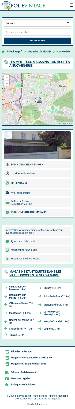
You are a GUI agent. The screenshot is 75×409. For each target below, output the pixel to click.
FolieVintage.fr (14, 51)
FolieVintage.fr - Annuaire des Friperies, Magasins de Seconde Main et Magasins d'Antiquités (42, 397)
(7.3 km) (57, 296)
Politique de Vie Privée (23, 384)
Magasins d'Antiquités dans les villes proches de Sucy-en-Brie (35, 273)
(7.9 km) (56, 304)
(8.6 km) (52, 313)
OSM (70, 123)
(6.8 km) (17, 296)
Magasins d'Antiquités (39, 51)
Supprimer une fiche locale (25, 258)
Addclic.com (41, 404)
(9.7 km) (52, 328)
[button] (37, 99)
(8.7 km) (21, 321)
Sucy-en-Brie (63, 51)
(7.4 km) (21, 304)
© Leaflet (59, 123)
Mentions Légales (20, 378)
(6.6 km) (52, 288)
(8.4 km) (20, 313)
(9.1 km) (56, 321)
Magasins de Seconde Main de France (31, 357)
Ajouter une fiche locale (23, 241)
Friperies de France (21, 351)
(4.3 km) (17, 288)
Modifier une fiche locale (24, 249)
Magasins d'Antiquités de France (28, 363)
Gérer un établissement (23, 372)
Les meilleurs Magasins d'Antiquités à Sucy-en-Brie (39, 63)
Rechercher (37, 40)
